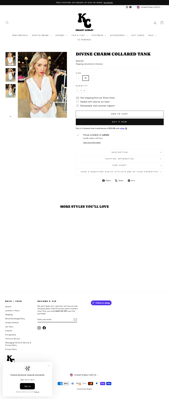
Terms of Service (12, 339)
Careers (8, 331)
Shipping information (119, 159)
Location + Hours (12, 310)
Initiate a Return (12, 322)
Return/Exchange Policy (15, 319)
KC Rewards (84, 40)
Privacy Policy (11, 349)
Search (8, 307)
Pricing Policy (10, 335)
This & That (78, 35)
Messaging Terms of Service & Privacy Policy (18, 344)
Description (120, 152)
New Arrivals (20, 35)
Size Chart (120, 165)
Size (78, 73)
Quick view (24, 268)
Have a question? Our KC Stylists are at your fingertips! (120, 172)
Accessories (118, 35)
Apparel (60, 35)
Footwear (98, 35)
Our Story (9, 327)
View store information (92, 143)
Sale (151, 35)
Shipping (79, 64)
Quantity (82, 86)
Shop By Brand (41, 35)
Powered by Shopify (84, 389)
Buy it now (119, 122)
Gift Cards (138, 35)
